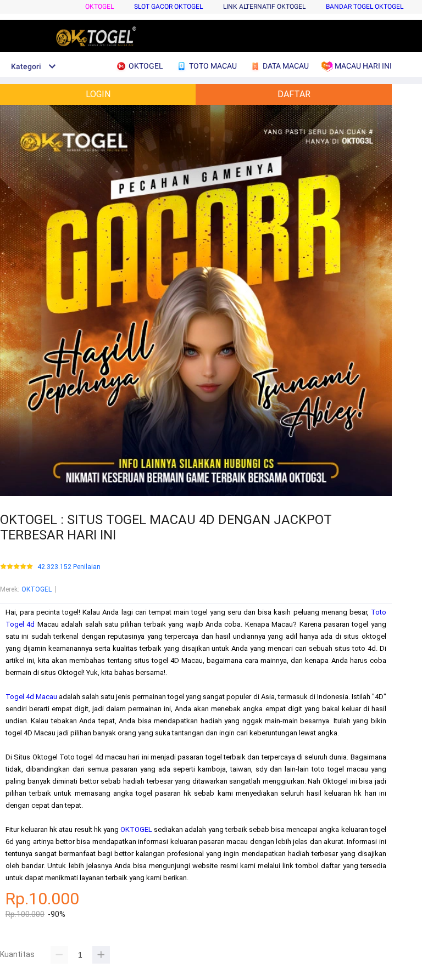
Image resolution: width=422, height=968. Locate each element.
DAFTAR (293, 94)
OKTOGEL (99, 6)
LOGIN (98, 94)
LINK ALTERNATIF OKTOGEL (264, 6)
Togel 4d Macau (31, 697)
